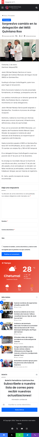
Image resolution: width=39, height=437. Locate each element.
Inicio (5, 15)
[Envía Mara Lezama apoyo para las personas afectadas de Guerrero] (7, 363)
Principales (11, 15)
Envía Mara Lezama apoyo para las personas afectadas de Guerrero (25, 363)
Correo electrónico (8, 229)
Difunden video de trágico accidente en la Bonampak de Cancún (25, 339)
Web (3, 238)
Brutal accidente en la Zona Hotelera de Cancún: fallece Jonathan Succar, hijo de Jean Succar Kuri (25, 315)
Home (19, 423)
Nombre (5, 221)
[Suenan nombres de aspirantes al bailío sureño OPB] (7, 305)
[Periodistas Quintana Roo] (13, 7)
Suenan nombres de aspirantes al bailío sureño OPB (25, 304)
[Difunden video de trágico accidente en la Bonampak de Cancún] (7, 340)
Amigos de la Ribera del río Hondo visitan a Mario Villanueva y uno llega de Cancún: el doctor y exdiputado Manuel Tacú (25, 351)
